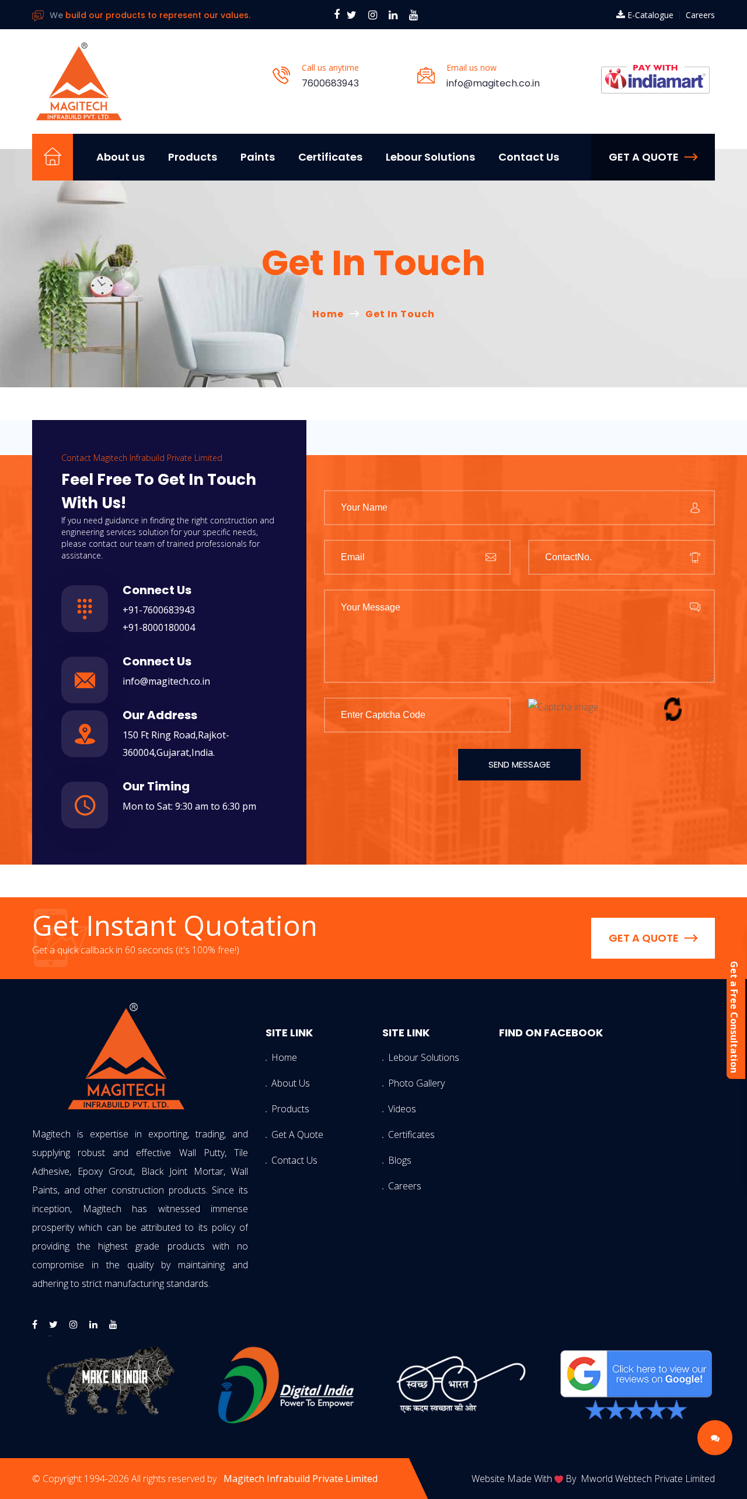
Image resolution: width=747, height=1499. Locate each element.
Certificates (330, 157)
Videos (402, 1108)
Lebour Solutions (430, 157)
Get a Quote (644, 157)
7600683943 (330, 83)
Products (192, 157)
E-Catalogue (650, 14)
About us (120, 157)
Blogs (399, 1160)
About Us (288, 1083)
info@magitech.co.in (493, 83)
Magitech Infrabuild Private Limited (301, 1478)
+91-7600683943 (159, 609)
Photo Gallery (405, 1083)
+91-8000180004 (159, 627)
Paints (257, 157)
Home (328, 314)
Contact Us (528, 157)
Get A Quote (288, 1134)
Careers (700, 14)
